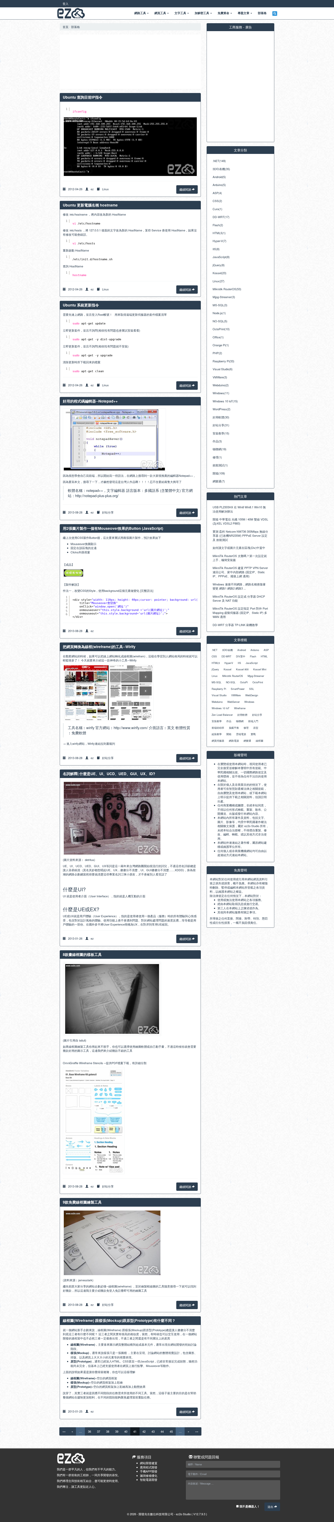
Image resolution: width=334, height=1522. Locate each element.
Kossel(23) (219, 273)
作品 (228, 721)
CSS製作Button (87, 538)
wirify (75, 743)
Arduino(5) (219, 185)
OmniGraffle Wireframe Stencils (83, 1063)
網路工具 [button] (140, 13)
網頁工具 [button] (160, 13)
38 (107, 1431)
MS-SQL (216, 682)
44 (162, 1431)
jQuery (215, 669)
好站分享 (108, 512)
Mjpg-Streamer (256, 676)
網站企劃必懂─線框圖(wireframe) (110, 1286)
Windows (249, 702)
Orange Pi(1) (221, 345)
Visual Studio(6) (223, 369)
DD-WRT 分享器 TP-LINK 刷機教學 (235, 625)
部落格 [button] (262, 13)
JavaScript (252, 663)
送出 (271, 1507)
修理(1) (217, 457)
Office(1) (218, 337)
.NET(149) (219, 161)
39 (116, 1431)
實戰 (253, 734)
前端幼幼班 (218, 727)
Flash (253, 656)
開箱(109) (219, 473)
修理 (246, 727)
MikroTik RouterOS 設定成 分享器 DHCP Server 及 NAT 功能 (239, 598)
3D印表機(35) (221, 169)
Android (241, 650)
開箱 (228, 734)
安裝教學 (217, 721)
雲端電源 (241, 734)
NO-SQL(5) (220, 321)
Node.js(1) (219, 313)
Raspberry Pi (219, 689)
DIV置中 (240, 656)
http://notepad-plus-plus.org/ (96, 495)
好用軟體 (242, 715)
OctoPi (244, 682)
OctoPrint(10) (221, 329)
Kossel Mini (259, 669)
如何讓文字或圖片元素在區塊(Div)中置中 (239, 548)
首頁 (65, 27)
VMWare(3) (220, 377)
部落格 (75, 27)
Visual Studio (219, 695)
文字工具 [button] (181, 13)
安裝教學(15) (221, 433)
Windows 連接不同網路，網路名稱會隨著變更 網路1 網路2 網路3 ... (239, 586)
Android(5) (219, 177)
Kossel (227, 669)
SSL (251, 689)
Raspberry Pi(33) (223, 361)
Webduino (217, 702)
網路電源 (234, 740)
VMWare (236, 695)
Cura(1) (217, 209)
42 (144, 1431)
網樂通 (247, 740)
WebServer (233, 702)
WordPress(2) (221, 409)
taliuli (81, 1040)
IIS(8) (216, 249)
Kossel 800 (242, 669)
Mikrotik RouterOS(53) (227, 289)
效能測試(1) (220, 465)
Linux (105, 189)
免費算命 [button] (224, 13)
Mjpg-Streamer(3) (224, 297)
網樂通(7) (219, 481)
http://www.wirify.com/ (131, 727)
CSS (214, 656)
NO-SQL (230, 682)
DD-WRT (226, 656)
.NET (214, 650)
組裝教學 (217, 734)
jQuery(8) (219, 265)
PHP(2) (217, 353)
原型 (255, 727)
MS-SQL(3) (220, 305)
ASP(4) (217, 193)
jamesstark (85, 1280)
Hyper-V (228, 663)
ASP (266, 650)
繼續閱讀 (185, 189)
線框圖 (259, 740)
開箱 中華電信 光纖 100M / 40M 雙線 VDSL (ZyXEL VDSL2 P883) (240, 521)
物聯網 (240, 721)
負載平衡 (234, 727)
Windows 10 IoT (220, 708)
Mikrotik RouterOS (232, 676)
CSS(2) (217, 201)
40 (125, 1431)
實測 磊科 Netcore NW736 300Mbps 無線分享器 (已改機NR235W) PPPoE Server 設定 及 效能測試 (240, 535)
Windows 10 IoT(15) (225, 401)
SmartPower (238, 689)
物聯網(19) (219, 449)
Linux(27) (218, 281)
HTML (264, 656)
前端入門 (253, 721)
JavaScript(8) (221, 257)
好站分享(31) (221, 425)
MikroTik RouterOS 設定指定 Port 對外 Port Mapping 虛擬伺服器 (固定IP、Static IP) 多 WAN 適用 (240, 612)
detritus (89, 860)
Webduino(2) (221, 385)
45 (171, 1431)
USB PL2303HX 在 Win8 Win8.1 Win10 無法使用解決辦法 (239, 509)
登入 (65, 4)
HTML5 (216, 663)
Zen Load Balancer (222, 715)
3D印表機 (227, 650)
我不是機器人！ (249, 1506)
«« (64, 1431)
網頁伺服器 (218, 740)
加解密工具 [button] (202, 13)
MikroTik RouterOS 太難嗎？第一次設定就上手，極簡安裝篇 (240, 558)
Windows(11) (221, 393)
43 (153, 1431)
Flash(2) (218, 225)
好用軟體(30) (221, 417)
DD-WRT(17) (221, 217)
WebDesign (251, 695)
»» (196, 1431)
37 (98, 1431)
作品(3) (217, 441)
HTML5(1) (219, 233)
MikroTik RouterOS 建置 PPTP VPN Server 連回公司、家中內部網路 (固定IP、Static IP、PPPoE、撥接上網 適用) (240, 572)
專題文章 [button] (244, 13)
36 (89, 1431)
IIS (239, 663)
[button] (274, 13)
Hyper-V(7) (219, 241)
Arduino (254, 650)
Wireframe (239, 708)
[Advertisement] (130, 62)
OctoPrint (257, 682)
